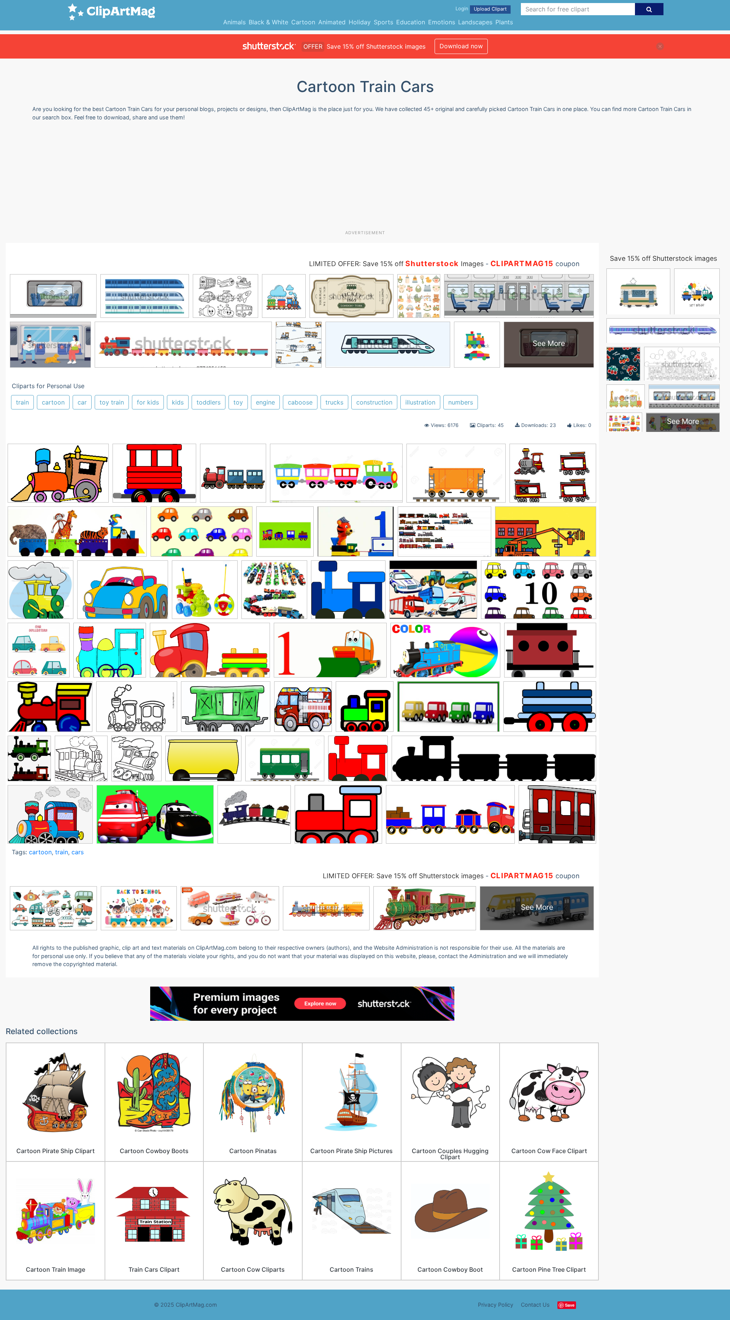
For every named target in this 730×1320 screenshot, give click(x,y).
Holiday (360, 22)
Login (461, 8)
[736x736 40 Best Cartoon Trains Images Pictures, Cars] (40, 593)
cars (77, 852)
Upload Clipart (490, 9)
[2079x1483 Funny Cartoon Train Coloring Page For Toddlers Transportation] (137, 710)
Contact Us (535, 1304)
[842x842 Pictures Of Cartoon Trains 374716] (81, 762)
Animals (234, 22)
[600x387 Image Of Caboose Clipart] (225, 710)
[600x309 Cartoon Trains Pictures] (210, 654)
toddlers (209, 402)
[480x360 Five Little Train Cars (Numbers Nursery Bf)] (356, 535)
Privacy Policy (495, 1304)
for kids (148, 402)
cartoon (53, 402)
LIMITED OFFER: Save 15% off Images (396, 264)
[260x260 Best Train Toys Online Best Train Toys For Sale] (274, 593)
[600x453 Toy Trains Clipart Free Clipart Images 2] (338, 818)
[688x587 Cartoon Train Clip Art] (110, 653)
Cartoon (303, 22)
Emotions (441, 22)
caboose (300, 402)
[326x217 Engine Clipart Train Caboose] (550, 653)
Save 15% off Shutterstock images (663, 258)
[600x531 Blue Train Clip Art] (348, 593)
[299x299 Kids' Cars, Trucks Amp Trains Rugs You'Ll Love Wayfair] (303, 710)
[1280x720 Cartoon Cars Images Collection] (201, 535)
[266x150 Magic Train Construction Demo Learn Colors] (448, 710)
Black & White (268, 22)
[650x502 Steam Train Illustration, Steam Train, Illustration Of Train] (50, 817)
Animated (332, 22)
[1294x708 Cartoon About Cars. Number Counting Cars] (330, 653)
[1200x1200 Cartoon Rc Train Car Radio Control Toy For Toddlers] (204, 593)
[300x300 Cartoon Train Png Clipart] (233, 476)
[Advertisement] (365, 178)
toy (238, 402)
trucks (334, 402)
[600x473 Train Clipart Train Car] (154, 476)
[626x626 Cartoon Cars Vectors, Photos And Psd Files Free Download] (38, 653)
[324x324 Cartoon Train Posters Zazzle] (285, 535)
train (22, 402)
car (82, 402)
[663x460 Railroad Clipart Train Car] (203, 762)
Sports (383, 22)
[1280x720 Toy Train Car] (545, 535)
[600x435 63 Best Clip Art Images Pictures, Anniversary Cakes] (123, 593)
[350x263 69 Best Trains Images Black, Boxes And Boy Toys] (553, 476)
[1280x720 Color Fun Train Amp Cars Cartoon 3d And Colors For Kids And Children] (445, 653)
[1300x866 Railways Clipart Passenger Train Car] (285, 762)
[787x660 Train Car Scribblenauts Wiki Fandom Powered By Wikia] (557, 817)
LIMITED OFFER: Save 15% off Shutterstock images (403, 876)
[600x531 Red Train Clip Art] (357, 762)
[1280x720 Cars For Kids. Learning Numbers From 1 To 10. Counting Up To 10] (538, 593)
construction (374, 402)
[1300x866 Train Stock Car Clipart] (456, 477)
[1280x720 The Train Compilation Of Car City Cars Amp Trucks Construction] (155, 818)
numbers (460, 402)
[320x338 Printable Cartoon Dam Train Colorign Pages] (136, 762)
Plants (504, 22)
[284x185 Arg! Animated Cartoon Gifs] (58, 476)
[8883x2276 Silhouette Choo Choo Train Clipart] (494, 762)
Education (410, 22)
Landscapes (475, 22)
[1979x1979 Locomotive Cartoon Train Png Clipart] (364, 710)
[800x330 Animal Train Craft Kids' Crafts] (77, 535)
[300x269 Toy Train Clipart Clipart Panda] (254, 817)
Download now (461, 46)
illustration (420, 402)
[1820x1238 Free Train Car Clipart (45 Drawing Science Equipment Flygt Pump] (50, 710)
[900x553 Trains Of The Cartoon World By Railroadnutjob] (444, 535)
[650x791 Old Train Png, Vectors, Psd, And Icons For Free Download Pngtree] (29, 762)
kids (178, 402)
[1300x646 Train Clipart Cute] (336, 476)
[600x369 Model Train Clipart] (550, 710)
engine (265, 402)
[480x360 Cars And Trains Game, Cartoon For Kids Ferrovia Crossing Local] (433, 593)
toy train (112, 402)
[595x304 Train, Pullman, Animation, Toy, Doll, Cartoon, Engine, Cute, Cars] (450, 818)
